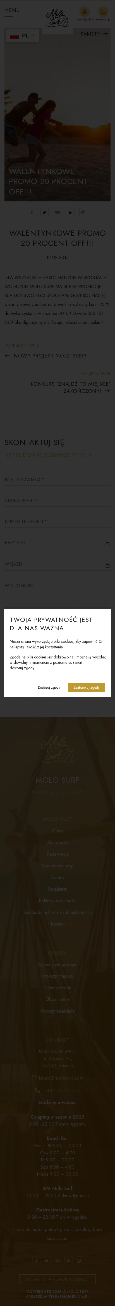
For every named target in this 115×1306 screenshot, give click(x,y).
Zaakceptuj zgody (86, 687)
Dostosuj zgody (49, 687)
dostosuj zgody (22, 668)
